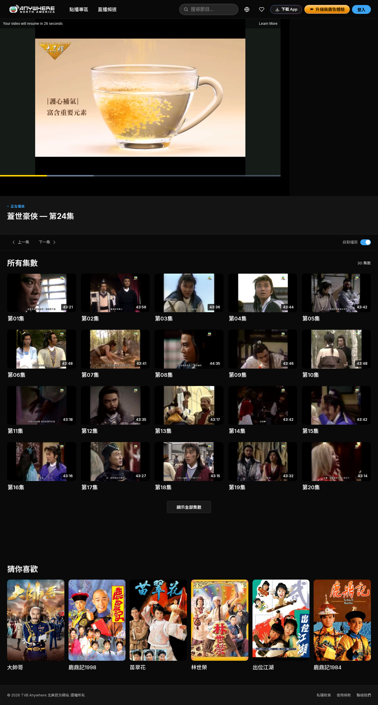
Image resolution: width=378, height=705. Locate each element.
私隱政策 (324, 695)
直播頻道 (107, 9)
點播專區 (78, 9)
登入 (361, 9)
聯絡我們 (364, 695)
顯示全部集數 (189, 507)
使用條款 (344, 695)
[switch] (365, 242)
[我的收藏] (261, 9)
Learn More (268, 24)
